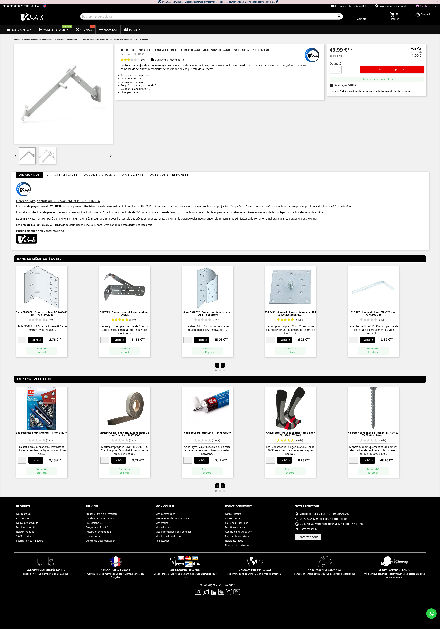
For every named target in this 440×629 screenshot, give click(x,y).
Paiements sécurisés (237, 536)
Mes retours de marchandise (172, 518)
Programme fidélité (97, 527)
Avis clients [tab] (133, 175)
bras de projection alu (139, 65)
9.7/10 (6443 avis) (23, 5)
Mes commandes (165, 513)
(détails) (269, 1)
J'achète (36, 340)
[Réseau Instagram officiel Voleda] (229, 591)
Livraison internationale (391, 6)
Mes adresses (163, 527)
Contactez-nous (308, 537)
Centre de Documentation (101, 540)
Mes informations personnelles (173, 531)
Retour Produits (25, 531)
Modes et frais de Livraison (101, 513)
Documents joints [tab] (100, 175)
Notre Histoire (233, 513)
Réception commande (98, 531)
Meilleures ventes (26, 527)
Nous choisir (93, 536)
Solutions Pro (426, 6)
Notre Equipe (232, 518)
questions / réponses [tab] (169, 175)
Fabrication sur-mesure (29, 540)
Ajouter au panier (392, 69)
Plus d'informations (402, 90)
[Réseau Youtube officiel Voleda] (221, 591)
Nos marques (24, 513)
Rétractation (163, 540)
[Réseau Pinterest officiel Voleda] (236, 591)
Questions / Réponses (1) (167, 59)
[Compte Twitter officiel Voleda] (205, 591)
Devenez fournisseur (237, 545)
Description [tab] (30, 175)
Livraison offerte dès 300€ (348, 6)
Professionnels (94, 522)
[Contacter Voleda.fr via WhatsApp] (431, 613)
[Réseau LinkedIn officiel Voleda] (213, 591)
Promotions (22, 518)
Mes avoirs (162, 522)
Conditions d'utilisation (238, 531)
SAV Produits (23, 536)
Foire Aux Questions (236, 522)
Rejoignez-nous (234, 540)
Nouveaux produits (27, 522)
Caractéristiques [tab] (62, 175)
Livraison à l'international (100, 518)
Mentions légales (235, 527)
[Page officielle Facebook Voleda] (198, 591)
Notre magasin (306, 528)
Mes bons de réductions (169, 536)
